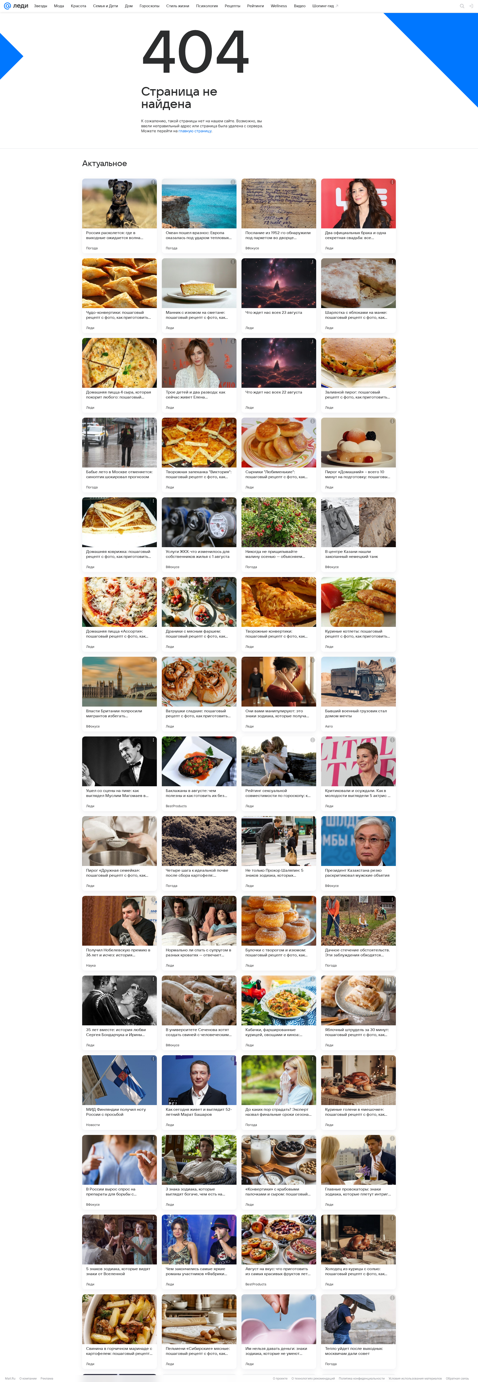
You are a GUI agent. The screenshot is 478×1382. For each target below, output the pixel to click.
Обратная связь (457, 1378)
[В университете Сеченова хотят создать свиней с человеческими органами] (199, 1013)
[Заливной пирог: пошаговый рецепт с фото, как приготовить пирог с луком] (358, 375)
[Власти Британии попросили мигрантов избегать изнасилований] (119, 694)
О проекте (280, 1378)
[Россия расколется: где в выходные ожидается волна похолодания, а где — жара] (119, 216)
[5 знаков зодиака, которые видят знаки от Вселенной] (119, 1252)
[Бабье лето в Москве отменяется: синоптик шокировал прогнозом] (119, 455)
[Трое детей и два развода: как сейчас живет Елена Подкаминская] (199, 375)
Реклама (47, 1378)
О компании (28, 1378)
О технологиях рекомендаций (313, 1378)
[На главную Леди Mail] (19, 6)
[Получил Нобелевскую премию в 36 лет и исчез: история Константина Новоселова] (119, 933)
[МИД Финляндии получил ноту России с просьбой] (119, 1092)
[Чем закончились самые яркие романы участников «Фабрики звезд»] (199, 1252)
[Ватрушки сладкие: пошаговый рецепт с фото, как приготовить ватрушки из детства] (199, 694)
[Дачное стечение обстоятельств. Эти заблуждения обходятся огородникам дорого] (358, 933)
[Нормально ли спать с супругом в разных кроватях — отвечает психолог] (199, 933)
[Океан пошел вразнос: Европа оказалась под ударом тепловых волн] (199, 216)
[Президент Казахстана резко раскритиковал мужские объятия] (358, 853)
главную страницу (195, 131)
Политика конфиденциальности (362, 1378)
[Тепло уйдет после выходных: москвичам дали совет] (358, 1331)
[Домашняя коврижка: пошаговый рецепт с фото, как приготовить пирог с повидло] (119, 534)
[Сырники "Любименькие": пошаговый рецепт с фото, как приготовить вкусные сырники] (278, 455)
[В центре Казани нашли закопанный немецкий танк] (358, 534)
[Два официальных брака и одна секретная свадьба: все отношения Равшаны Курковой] (358, 216)
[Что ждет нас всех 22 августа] (278, 375)
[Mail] (7, 6)
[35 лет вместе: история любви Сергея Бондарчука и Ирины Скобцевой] (119, 1013)
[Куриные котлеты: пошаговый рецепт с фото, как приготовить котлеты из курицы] (358, 614)
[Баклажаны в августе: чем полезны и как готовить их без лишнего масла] (199, 773)
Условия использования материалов (415, 1378)
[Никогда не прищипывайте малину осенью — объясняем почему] (278, 534)
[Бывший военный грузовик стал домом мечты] (358, 694)
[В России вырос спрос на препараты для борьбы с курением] (119, 1172)
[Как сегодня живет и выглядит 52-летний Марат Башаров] (199, 1092)
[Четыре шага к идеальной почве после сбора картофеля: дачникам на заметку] (199, 853)
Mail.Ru (10, 1378)
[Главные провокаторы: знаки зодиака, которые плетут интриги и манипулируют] (358, 1172)
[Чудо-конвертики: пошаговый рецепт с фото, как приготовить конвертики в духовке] (119, 295)
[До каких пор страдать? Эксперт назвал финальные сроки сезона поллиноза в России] (278, 1092)
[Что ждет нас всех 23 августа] (278, 295)
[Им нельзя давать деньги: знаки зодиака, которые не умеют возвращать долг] (278, 1331)
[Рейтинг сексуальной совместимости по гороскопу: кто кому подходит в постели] (278, 773)
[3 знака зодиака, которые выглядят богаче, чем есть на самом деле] (199, 1172)
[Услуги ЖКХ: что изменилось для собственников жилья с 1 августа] (199, 534)
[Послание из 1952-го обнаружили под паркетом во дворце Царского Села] (278, 216)
